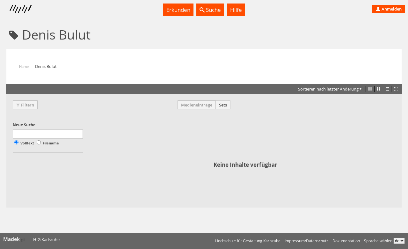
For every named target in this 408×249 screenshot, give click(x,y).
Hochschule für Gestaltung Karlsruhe (247, 241)
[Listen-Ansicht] (387, 89)
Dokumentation (346, 241)
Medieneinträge (196, 105)
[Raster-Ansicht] (378, 89)
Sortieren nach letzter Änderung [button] (328, 89)
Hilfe (236, 9)
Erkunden (178, 9)
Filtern (27, 105)
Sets (223, 105)
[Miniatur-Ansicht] (395, 89)
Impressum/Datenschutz (306, 241)
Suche (213, 9)
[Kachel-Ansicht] (370, 89)
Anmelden (391, 9)
